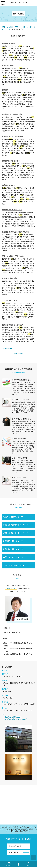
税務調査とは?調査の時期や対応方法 (15, 231)
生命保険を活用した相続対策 (12, 136)
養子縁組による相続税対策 (12, 114)
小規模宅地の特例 (8, 43)
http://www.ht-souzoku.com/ (15, 719)
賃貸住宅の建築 (7, 65)
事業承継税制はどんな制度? (12, 325)
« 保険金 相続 (7, 348)
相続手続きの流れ (8, 185)
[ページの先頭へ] (33, 857)
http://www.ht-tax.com (12, 717)
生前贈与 (5, 90)
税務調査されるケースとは (12, 209)
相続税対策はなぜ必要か (11, 161)
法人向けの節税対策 (9, 278)
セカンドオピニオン (9, 300)
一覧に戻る (18, 353)
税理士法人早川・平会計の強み (13, 256)
